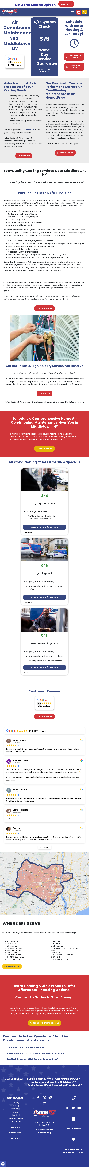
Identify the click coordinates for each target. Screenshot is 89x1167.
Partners (15, 1138)
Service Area (15, 1133)
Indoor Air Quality (15, 1118)
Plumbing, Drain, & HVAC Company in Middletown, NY (53, 1079)
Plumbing (15, 1109)
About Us (15, 1127)
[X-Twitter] (44, 1098)
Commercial (15, 1121)
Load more (44, 847)
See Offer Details (44, 70)
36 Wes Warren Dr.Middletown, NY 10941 (73, 1151)
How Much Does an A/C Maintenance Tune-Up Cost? (32, 1059)
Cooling (15, 1105)
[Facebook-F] (38, 1098)
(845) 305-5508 (73, 1108)
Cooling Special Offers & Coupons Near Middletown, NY (55, 1085)
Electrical (15, 1115)
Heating (15, 1102)
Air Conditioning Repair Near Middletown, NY (53, 1082)
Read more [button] (10, 780)
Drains (15, 1112)
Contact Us (28, 129)
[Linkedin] (44, 1103)
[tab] (44, 1047)
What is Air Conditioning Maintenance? (26, 1047)
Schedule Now (74, 1128)
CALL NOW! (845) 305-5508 (44, 527)
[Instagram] (51, 1098)
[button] (3, 1164)
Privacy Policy (44, 1132)
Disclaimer (28, 533)
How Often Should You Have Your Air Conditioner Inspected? (36, 1053)
